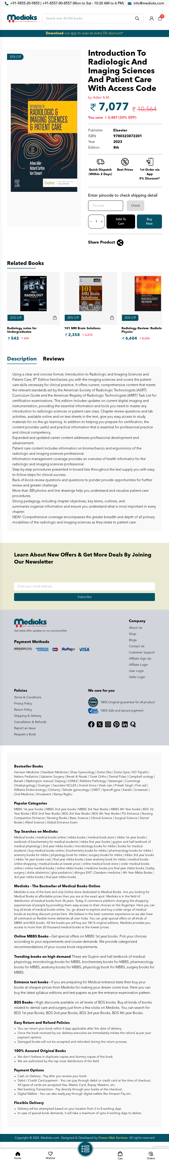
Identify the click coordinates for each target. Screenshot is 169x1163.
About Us (135, 627)
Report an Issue (25, 728)
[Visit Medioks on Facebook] (91, 724)
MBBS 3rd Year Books (92, 809)
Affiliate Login (138, 664)
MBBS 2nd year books (60, 809)
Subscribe (85, 597)
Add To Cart (121, 221)
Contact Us (136, 646)
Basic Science (78, 818)
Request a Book (25, 734)
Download (55, 33)
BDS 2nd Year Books (45, 813)
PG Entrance (130, 813)
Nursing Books (56, 818)
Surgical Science (125, 818)
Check (135, 205)
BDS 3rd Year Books (75, 813)
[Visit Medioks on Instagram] (108, 724)
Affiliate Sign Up (140, 658)
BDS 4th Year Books (105, 813)
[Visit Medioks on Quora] (133, 724)
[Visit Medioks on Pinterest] (116, 724)
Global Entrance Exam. (62, 822)
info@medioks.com (149, 3)
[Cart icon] (55, 318)
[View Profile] (151, 18)
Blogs (133, 640)
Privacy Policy (23, 703)
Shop (132, 634)
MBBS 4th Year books (125, 809)
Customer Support (142, 652)
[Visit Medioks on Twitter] (99, 724)
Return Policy (23, 709)
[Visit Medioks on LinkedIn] (124, 724)
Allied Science (34, 822)
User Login (136, 671)
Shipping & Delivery (27, 715)
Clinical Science (101, 818)
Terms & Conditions (27, 697)
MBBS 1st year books (29, 809)
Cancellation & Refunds (30, 722)
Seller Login (137, 677)
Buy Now (149, 221)
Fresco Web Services (113, 1137)
